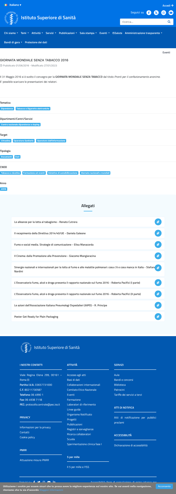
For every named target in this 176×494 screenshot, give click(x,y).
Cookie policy (27, 437)
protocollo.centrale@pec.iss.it (43, 404)
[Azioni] (6, 5)
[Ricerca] (169, 22)
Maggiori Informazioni (51, 490)
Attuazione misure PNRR (34, 460)
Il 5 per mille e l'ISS (78, 467)
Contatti (24, 432)
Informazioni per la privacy (35, 427)
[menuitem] (11, 33)
